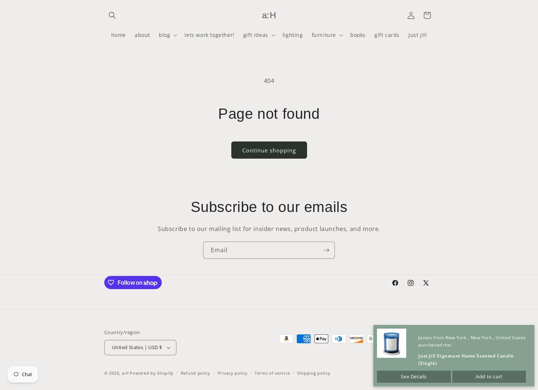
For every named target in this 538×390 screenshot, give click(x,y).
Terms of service (272, 373)
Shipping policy (313, 373)
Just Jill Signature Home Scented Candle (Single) (465, 359)
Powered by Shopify (151, 373)
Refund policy (195, 373)
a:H (125, 373)
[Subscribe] (326, 250)
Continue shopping (269, 150)
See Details (414, 376)
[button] (112, 15)
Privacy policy (233, 373)
